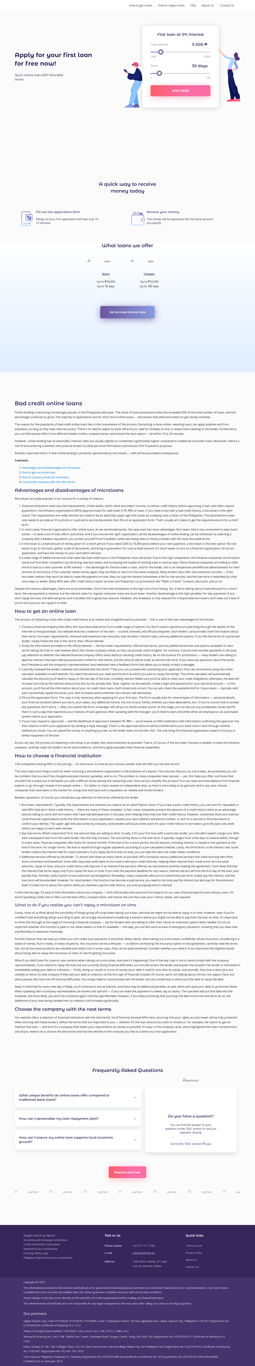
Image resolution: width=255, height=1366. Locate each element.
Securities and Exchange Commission (45, 1240)
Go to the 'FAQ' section (187, 1144)
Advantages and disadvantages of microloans (51, 468)
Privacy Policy (194, 1252)
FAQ (193, 5)
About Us (208, 5)
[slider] (161, 52)
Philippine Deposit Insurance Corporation (47, 1257)
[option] (105, 273)
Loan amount (159, 44)
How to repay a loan (171, 5)
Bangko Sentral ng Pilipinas (39, 1235)
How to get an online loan (38, 472)
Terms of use (194, 1245)
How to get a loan (140, 5)
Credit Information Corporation (41, 1244)
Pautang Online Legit (35, 1253)
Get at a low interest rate (127, 312)
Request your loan (127, 1172)
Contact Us (227, 5)
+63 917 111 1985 (144, 1245)
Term (154, 66)
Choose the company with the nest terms (48, 482)
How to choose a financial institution (45, 477)
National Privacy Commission (40, 1248)
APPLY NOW (180, 91)
